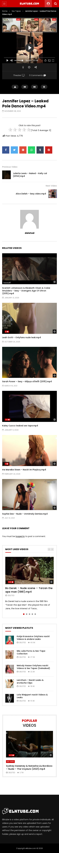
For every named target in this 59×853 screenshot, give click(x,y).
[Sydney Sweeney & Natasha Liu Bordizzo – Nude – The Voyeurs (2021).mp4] (29, 744)
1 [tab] (23, 614)
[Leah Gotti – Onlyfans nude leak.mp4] (29, 318)
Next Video (51, 185)
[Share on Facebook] (5, 150)
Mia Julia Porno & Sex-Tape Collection (31, 652)
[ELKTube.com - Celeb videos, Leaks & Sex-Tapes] (29, 3)
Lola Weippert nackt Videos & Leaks (32, 696)
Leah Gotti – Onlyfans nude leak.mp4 (21, 337)
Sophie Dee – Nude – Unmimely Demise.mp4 (25, 513)
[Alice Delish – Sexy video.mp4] (52, 193)
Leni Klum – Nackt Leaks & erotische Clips (30, 681)
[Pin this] (48, 150)
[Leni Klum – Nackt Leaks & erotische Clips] (9, 683)
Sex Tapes (16, 11)
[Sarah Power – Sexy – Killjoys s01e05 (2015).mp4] (29, 362)
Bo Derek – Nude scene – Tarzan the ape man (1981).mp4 (29, 589)
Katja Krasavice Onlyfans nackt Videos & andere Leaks (33, 638)
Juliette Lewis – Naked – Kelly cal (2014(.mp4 (30, 175)
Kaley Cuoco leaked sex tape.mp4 (20, 425)
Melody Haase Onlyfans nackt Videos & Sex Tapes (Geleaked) (33, 667)
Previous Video (9, 166)
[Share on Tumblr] (40, 150)
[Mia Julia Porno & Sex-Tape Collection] (9, 654)
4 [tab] (32, 614)
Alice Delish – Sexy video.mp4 (31, 193)
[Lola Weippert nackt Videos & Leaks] (9, 698)
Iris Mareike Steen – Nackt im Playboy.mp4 (24, 469)
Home (4, 11)
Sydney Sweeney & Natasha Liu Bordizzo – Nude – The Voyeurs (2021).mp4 (29, 767)
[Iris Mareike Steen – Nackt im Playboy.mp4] (29, 450)
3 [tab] (29, 614)
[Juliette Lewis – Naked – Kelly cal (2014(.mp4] (6, 174)
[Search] (55, 3)
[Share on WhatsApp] (31, 150)
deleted (29, 233)
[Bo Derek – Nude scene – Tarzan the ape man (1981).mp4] (29, 570)
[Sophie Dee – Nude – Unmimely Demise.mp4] (29, 494)
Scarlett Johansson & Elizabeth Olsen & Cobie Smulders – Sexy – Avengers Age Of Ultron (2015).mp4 (26, 290)
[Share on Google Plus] (22, 150)
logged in (20, 536)
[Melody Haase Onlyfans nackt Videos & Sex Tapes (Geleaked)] (9, 669)
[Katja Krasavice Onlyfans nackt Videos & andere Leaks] (9, 640)
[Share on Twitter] (14, 150)
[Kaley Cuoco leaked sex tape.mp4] (29, 406)
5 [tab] (35, 614)
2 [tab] (26, 614)
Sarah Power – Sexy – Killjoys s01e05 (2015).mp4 (27, 381)
